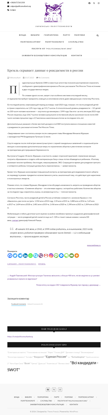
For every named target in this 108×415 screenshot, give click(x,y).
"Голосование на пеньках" (37, 352)
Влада (22, 35)
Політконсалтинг (31, 42)
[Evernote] (66, 255)
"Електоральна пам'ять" (16, 352)
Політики (79, 35)
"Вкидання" (38, 357)
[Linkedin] (25, 255)
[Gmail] (46, 255)
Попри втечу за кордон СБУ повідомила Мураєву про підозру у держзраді (68, 285)
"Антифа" (29, 357)
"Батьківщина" (78, 357)
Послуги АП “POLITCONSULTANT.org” (52, 49)
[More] (76, 255)
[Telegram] (20, 255)
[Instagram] (51, 255)
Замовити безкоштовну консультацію (44, 56)
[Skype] (35, 255)
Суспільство (76, 42)
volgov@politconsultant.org (20, 6)
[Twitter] (15, 255)
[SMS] (56, 255)
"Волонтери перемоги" (16, 357)
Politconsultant (15, 78)
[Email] (71, 255)
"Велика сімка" (64, 364)
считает (15, 220)
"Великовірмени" (87, 352)
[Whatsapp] (30, 255)
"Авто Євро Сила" (16, 364)
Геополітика (51, 35)
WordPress (74, 412)
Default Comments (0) (35, 304)
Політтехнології (54, 42)
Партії (66, 35)
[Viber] (40, 255)
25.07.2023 (29, 78)
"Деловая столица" (72, 352)
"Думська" (42, 364)
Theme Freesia (53, 412)
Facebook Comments (18, 304)
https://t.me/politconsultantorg (20, 336)
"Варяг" (51, 352)
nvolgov (13, 10)
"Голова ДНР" (59, 352)
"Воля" (27, 363)
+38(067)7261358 (17, 2)
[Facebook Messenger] (61, 255)
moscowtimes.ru (94, 245)
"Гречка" (34, 364)
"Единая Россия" (56, 356)
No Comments (43, 78)
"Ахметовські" (52, 364)
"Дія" (69, 357)
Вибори (35, 35)
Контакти (76, 56)
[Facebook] (10, 255)
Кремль (42, 264)
